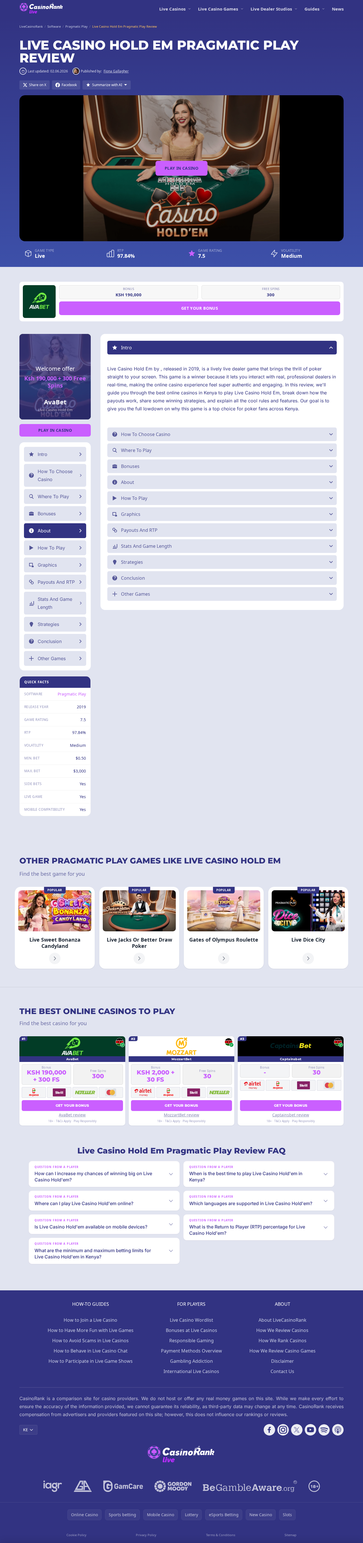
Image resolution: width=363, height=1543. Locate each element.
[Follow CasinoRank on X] (296, 1429)
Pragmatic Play (72, 694)
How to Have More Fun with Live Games (91, 1330)
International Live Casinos (191, 1371)
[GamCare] (123, 1486)
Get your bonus (199, 308)
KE (25, 1429)
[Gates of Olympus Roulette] (224, 928)
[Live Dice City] (308, 928)
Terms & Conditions (220, 1535)
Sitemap (291, 1535)
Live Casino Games (218, 9)
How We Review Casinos (282, 1330)
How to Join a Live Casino (90, 1320)
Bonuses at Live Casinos (191, 1330)
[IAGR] (52, 1486)
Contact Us (282, 1371)
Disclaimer (282, 1361)
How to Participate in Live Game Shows (91, 1361)
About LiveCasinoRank (282, 1320)
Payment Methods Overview (191, 1351)
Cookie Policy (76, 1535)
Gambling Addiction (191, 1361)
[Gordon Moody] (172, 1486)
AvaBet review (72, 1115)
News (338, 9)
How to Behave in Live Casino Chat (91, 1351)
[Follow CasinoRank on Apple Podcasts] (338, 1429)
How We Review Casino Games (282, 1351)
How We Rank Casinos (282, 1340)
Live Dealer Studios (271, 9)
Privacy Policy (146, 1535)
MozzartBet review (181, 1115)
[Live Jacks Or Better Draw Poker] (139, 928)
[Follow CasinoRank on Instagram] (283, 1429)
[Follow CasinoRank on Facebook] (269, 1429)
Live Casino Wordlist (191, 1320)
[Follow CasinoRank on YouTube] (310, 1429)
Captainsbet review (290, 1115)
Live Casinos (172, 9)
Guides (311, 9)
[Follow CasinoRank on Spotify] (324, 1429)
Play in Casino (181, 168)
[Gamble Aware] (250, 1486)
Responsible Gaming (191, 1340)
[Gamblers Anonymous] (83, 1486)
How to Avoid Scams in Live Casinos (90, 1340)
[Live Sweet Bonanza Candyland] (55, 928)
